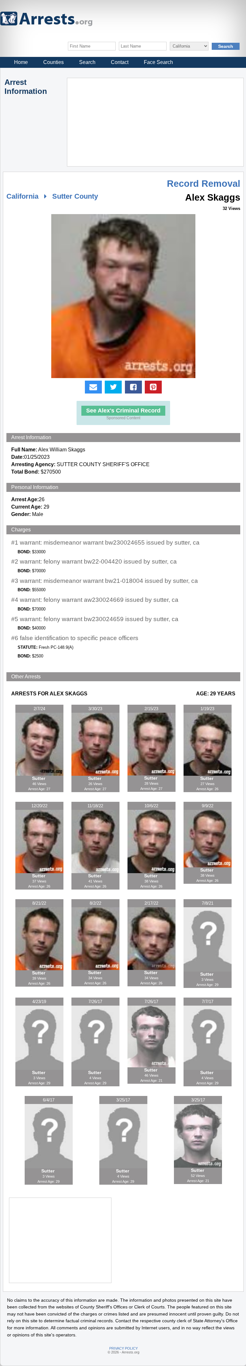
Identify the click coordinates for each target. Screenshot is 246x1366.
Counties (53, 62)
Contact (119, 62)
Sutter (39, 778)
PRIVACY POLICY (123, 1348)
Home (21, 62)
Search (87, 62)
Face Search (158, 62)
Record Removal (203, 183)
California (22, 196)
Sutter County (75, 196)
